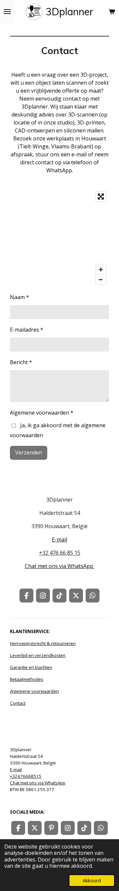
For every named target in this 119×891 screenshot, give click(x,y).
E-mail (59, 539)
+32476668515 (25, 776)
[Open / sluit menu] (7, 11)
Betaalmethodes (26, 679)
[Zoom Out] (101, 279)
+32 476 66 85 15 (59, 552)
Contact (17, 703)
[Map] (59, 238)
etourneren (64, 643)
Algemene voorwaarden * (41, 412)
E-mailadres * (26, 329)
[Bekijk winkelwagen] (111, 11)
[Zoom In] (101, 270)
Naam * (19, 297)
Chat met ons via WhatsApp (60, 566)
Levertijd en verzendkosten (37, 655)
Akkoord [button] (92, 880)
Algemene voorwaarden (34, 691)
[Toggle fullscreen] (101, 197)
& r (31, 643)
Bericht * (21, 362)
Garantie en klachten (31, 667)
